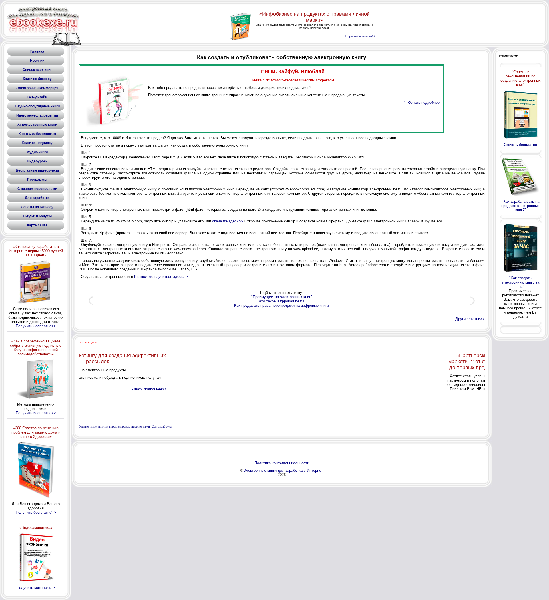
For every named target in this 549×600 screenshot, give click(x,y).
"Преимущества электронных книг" (281, 297)
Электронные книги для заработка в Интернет (283, 470)
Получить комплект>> (36, 587)
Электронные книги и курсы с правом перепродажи (114, 426)
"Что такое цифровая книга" (281, 301)
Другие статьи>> (470, 319)
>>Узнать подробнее (422, 102)
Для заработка (162, 426)
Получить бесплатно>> (36, 326)
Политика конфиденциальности (281, 463)
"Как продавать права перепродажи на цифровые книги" (281, 305)
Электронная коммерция (37, 88)
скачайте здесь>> (227, 221)
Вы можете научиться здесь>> (161, 276)
